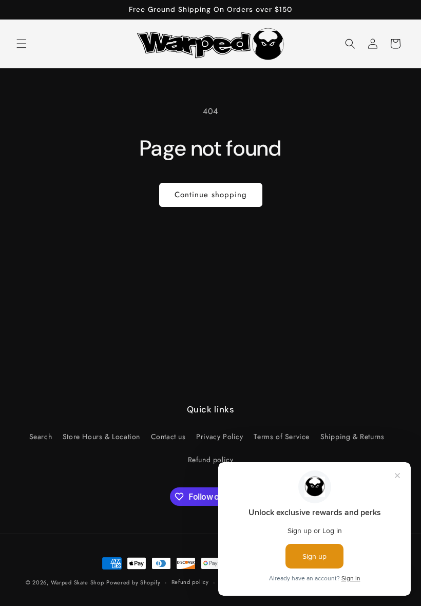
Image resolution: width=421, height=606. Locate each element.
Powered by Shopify (133, 582)
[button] (21, 43)
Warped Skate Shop (77, 582)
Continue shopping (211, 194)
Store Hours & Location (101, 436)
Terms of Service (282, 436)
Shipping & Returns (352, 436)
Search (40, 436)
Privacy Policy (219, 436)
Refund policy (211, 459)
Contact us (168, 436)
